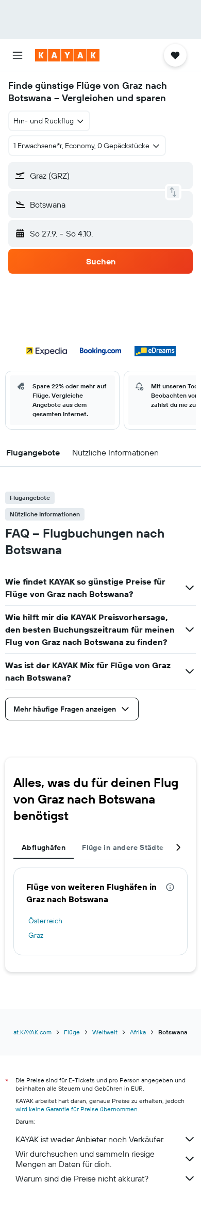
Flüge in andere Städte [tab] (122, 847)
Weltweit (105, 1032)
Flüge (72, 1032)
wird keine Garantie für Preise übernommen (76, 1109)
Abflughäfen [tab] (43, 847)
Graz (35, 935)
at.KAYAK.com (32, 1032)
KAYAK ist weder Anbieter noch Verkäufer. (89, 1139)
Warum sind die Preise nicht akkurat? (81, 1178)
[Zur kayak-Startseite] (67, 55)
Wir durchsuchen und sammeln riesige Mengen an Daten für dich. (85, 1158)
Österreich (45, 920)
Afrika (138, 1032)
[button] (17, 55)
